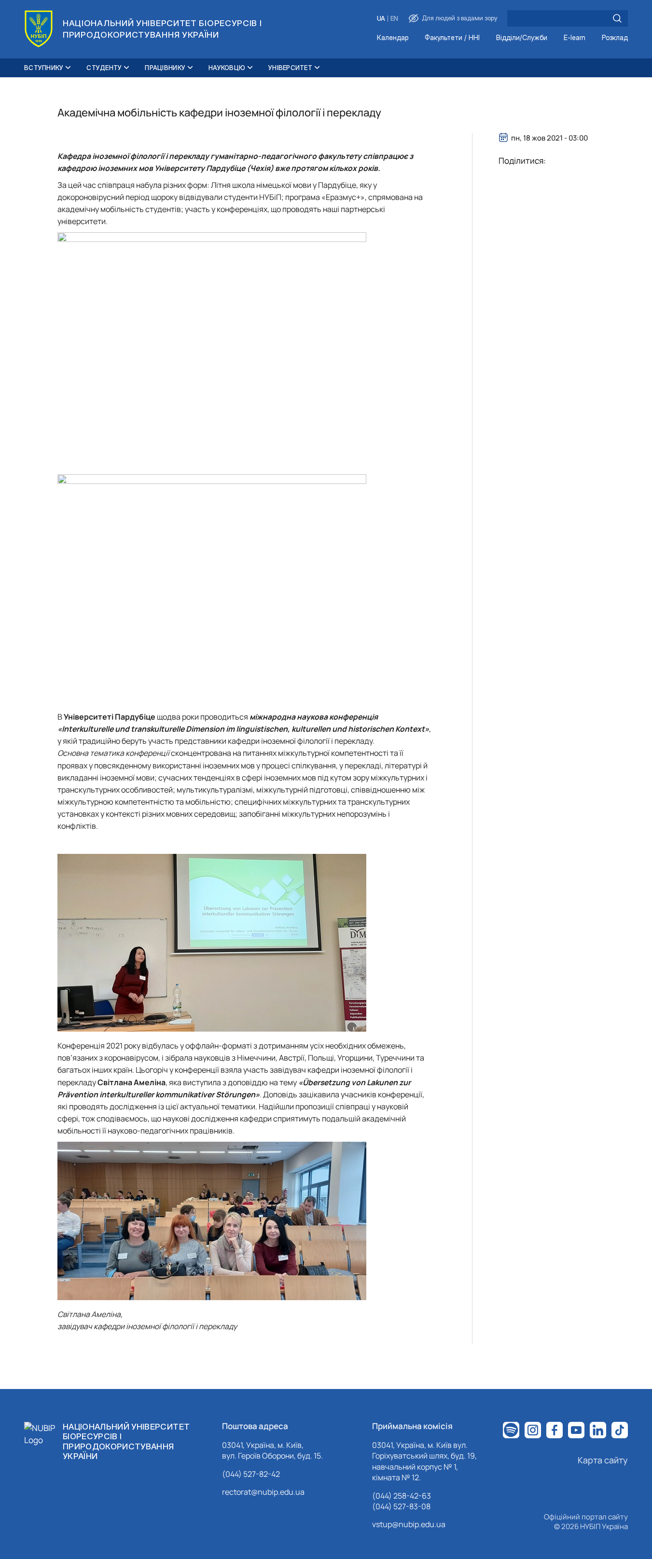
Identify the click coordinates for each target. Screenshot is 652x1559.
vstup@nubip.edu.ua (408, 1524)
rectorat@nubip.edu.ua (263, 1492)
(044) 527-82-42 (251, 1474)
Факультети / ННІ (452, 38)
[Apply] (617, 18)
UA (381, 18)
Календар (392, 38)
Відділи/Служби (521, 38)
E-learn (574, 38)
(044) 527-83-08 (401, 1506)
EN (394, 18)
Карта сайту (603, 1460)
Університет (290, 67)
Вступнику (43, 67)
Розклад (615, 38)
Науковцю (226, 67)
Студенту (104, 67)
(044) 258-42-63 (401, 1495)
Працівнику (165, 67)
